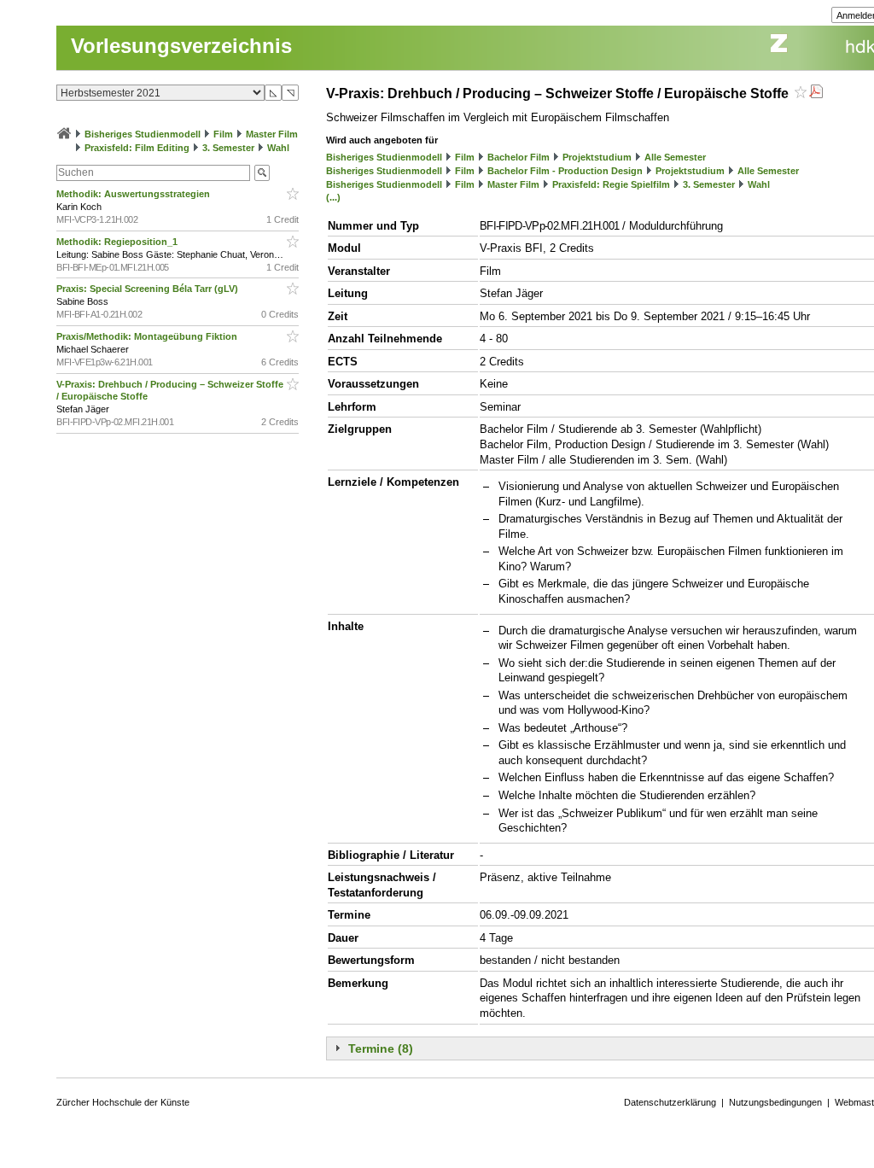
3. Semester (228, 148)
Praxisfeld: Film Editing (136, 148)
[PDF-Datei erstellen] (816, 93)
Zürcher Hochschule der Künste (122, 1102)
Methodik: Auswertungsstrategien (134, 194)
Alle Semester (675, 157)
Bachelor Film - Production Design (565, 171)
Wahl (278, 148)
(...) (333, 197)
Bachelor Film (518, 157)
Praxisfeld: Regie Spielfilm (611, 184)
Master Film (272, 134)
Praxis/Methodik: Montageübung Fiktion (148, 336)
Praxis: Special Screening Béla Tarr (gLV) (148, 288)
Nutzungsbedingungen (775, 1102)
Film (223, 134)
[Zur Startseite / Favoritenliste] (64, 134)
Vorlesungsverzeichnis (181, 45)
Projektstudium (597, 157)
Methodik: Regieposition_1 (118, 242)
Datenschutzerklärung (670, 1102)
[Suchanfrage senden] (262, 173)
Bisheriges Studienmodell (142, 134)
